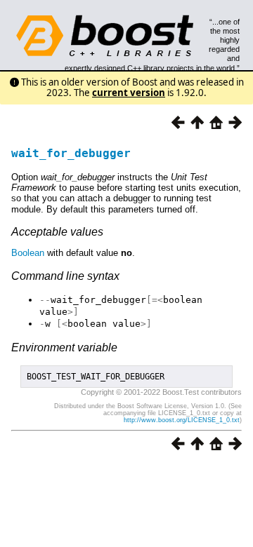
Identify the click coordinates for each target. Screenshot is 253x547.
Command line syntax (65, 276)
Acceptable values (57, 232)
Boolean (27, 253)
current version (128, 92)
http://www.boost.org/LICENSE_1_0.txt (182, 420)
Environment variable (64, 347)
